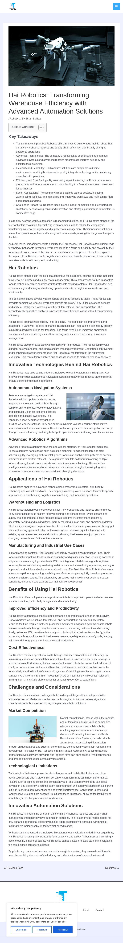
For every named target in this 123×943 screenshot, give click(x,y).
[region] (41, 920)
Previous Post (13, 868)
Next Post (112, 868)
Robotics (15, 118)
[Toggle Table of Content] (39, 127)
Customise (21, 929)
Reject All (42, 929)
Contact (99, 910)
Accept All (63, 929)
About (86, 910)
